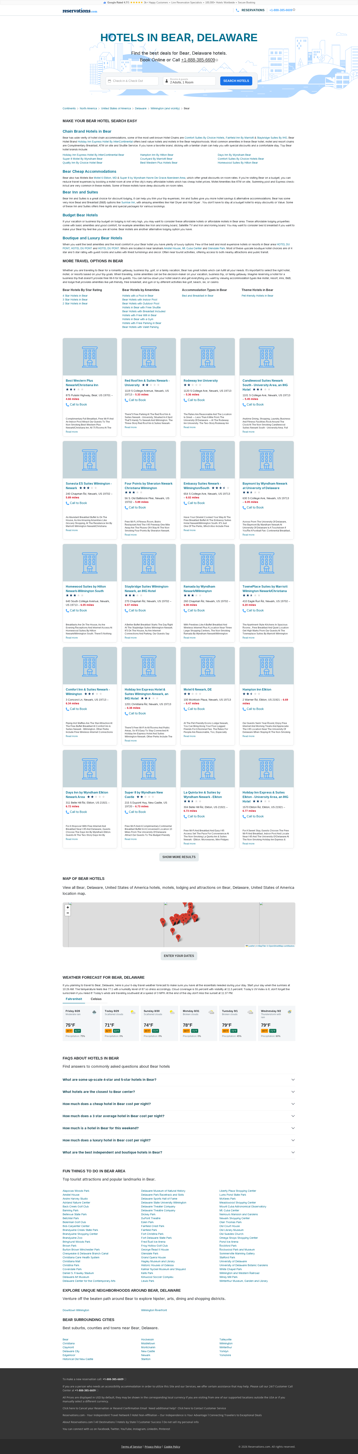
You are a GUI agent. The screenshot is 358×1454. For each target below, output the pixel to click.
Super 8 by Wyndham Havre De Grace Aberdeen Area (152, 177)
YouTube (126, 1429)
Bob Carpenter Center (76, 1226)
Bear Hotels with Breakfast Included (143, 311)
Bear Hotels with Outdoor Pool (140, 303)
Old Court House (229, 1226)
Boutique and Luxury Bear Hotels (92, 238)
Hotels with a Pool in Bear (137, 295)
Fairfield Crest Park (152, 1226)
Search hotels (236, 80)
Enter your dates (179, 955)
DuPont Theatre (151, 1218)
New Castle (148, 1351)
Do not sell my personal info (181, 1422)
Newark (145, 1355)
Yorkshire (225, 1355)
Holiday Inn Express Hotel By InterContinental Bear (93, 154)
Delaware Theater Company (158, 1206)
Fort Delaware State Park (156, 1237)
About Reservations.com (78, 1422)
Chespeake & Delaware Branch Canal (85, 1253)
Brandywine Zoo (72, 1237)
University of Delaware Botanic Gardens (243, 1265)
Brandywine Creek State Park (80, 1229)
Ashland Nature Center (76, 1202)
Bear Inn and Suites (80, 192)
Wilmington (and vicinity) (165, 108)
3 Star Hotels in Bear (75, 299)
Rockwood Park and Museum (237, 1249)
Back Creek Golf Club (76, 1206)
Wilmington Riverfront (154, 1310)
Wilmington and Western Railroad (239, 1273)
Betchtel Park (71, 1218)
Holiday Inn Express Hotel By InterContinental (105, 141)
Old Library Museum (231, 1229)
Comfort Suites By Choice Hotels (204, 137)
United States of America (116, 108)
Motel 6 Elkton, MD (105, 177)
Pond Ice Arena (228, 1241)
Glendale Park (216, 248)
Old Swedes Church (231, 1233)
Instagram (139, 1429)
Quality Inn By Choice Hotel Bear (82, 162)
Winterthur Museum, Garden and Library (243, 1280)
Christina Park (71, 1265)
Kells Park (147, 1273)
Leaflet (251, 945)
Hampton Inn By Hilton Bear (156, 154)
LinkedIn (152, 1429)
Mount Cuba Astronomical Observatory (242, 1206)
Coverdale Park (72, 1269)
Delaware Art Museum (76, 1276)
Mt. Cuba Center (192, 248)
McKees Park (227, 1198)
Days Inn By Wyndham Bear (234, 154)
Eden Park (147, 1222)
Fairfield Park (149, 1229)
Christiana (69, 1343)
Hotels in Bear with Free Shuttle (141, 307)
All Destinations (105, 1422)
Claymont (68, 1347)
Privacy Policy (153, 1446)
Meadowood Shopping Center (237, 1202)
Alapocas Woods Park (76, 1190)
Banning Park (70, 1210)
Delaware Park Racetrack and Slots (162, 1194)
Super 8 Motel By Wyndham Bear (83, 158)
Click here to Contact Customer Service (202, 1408)
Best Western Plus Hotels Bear (159, 162)
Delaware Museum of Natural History (163, 1190)
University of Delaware (233, 1261)
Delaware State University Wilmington (163, 1202)
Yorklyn (223, 1351)
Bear (65, 1339)
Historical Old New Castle (78, 1359)
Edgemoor (69, 1355)
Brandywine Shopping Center (80, 1233)
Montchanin (148, 1347)
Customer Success (149, 1422)
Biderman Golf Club (74, 1222)
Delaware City (71, 1351)
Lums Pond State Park (232, 1194)
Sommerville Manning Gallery (237, 1253)
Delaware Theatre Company (158, 1210)
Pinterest (164, 1429)
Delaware (141, 108)
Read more (72, 432)
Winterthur (225, 1347)
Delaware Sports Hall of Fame (159, 1198)
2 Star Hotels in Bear (75, 303)
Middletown (148, 1343)
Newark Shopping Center (234, 1218)
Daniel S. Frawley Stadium (78, 1273)
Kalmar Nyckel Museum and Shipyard (163, 1269)
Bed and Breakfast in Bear (197, 295)
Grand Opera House (153, 1257)
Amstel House (172, 248)
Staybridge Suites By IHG (272, 137)
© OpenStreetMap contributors (280, 945)
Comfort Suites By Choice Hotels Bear (241, 158)
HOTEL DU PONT (81, 248)
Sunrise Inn (128, 202)
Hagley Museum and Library (158, 1261)
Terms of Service (131, 1446)
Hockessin (147, 1339)
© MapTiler (261, 945)
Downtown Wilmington (76, 1310)
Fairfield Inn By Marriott (240, 137)
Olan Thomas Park (230, 1222)
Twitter (115, 1429)
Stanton (145, 1359)
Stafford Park (227, 1257)
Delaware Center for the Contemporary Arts (89, 1280)
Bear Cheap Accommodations (89, 171)
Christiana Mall (71, 1261)
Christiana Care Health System (81, 1257)
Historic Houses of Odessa (157, 1265)
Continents (69, 108)
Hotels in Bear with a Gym (137, 319)
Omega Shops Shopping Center (238, 1237)
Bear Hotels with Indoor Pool (139, 299)
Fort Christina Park (152, 1233)
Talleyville (225, 1339)
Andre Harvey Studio (75, 1198)
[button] (183, 922)
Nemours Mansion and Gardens (238, 1214)
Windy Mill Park (228, 1276)
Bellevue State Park (75, 1214)
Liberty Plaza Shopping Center (237, 1190)
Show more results (179, 857)
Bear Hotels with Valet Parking (140, 326)
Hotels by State (126, 1422)
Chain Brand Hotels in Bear (87, 131)
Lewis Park (147, 1280)
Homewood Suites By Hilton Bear (238, 162)
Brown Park (69, 1245)
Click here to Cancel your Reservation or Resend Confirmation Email (105, 1408)
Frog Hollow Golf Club (154, 1245)
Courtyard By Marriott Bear (156, 158)
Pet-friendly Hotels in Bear (257, 295)
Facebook (103, 1429)
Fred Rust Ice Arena (153, 1241)
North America (88, 108)
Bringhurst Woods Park (76, 1241)
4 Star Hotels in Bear (75, 295)
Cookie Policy (172, 1446)
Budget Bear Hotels (80, 215)
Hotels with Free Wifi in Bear (139, 315)
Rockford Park (228, 1245)
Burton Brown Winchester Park (81, 1249)
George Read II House (155, 1249)
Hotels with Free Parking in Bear (141, 323)
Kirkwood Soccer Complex (157, 1276)
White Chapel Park (230, 1269)
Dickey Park (148, 1214)
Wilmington (226, 1343)
